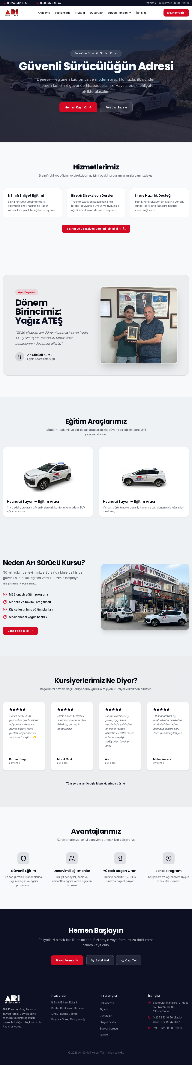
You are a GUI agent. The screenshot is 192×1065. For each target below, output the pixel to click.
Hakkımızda (62, 12)
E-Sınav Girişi (176, 12)
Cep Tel (130, 960)
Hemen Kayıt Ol (76, 107)
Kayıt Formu (65, 960)
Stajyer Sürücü (109, 1028)
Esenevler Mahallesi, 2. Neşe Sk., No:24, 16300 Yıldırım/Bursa (170, 1007)
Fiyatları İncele (116, 107)
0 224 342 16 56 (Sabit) (167, 1017)
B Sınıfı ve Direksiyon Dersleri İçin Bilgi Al (94, 228)
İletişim (141, 12)
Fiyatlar (80, 12)
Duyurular (96, 12)
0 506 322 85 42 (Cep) (167, 1022)
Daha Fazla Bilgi (18, 630)
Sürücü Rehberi (118, 12)
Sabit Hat (102, 960)
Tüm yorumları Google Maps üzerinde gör (93, 783)
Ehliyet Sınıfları (108, 1022)
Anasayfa (44, 12)
